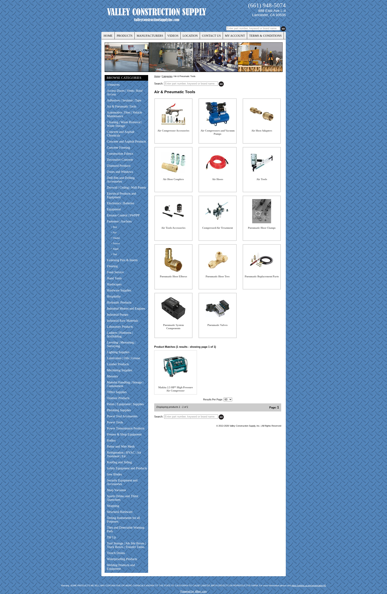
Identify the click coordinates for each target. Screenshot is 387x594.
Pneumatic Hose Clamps (262, 227)
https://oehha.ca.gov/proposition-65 (308, 585)
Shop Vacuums (116, 490)
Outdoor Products (118, 398)
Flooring (112, 266)
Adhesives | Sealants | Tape (124, 100)
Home (157, 76)
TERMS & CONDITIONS (265, 35)
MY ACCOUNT (235, 35)
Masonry (112, 376)
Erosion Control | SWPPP (123, 215)
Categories (167, 76)
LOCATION (190, 35)
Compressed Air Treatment (217, 227)
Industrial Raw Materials (122, 320)
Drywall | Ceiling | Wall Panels (126, 187)
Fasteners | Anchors (119, 221)
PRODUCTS (124, 35)
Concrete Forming (118, 147)
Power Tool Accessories (122, 416)
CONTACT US (211, 35)
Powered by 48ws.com (193, 591)
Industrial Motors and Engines (126, 308)
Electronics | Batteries (120, 203)
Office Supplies (117, 392)
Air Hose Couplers (173, 179)
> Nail (114, 254)
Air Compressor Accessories (173, 130)
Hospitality (114, 296)
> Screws (115, 243)
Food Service (115, 272)
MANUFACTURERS (150, 35)
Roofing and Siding (119, 462)
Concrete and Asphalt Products (126, 141)
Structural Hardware (120, 512)
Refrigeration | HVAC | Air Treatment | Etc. (124, 454)
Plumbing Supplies (119, 410)
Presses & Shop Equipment (124, 434)
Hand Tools (114, 278)
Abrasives (113, 84)
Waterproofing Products (122, 559)
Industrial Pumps (117, 314)
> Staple (115, 248)
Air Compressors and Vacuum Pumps (218, 132)
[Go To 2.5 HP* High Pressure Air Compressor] (175, 377)
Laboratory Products (120, 326)
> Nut (114, 232)
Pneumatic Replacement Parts (262, 276)
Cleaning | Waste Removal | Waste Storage (124, 123)
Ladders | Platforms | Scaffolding (120, 334)
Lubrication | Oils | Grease (123, 358)
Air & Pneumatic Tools (121, 106)
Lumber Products (118, 364)
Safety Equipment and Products (127, 468)
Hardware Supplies (119, 290)
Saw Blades (114, 474)
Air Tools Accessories (173, 227)
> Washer (115, 238)
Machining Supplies (119, 370)
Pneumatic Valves (217, 325)
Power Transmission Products (126, 428)
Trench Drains (116, 553)
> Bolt (114, 227)
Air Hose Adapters (261, 130)
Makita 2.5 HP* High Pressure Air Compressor (175, 389)
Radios (111, 440)
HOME (108, 35)
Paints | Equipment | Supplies (125, 404)
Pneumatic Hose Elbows (173, 276)
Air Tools (261, 179)
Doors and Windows (120, 171)
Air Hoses (217, 179)
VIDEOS (172, 35)
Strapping (113, 505)
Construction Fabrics (120, 153)
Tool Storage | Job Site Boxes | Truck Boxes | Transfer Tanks (126, 545)
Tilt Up (111, 537)
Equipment (114, 209)
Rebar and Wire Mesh (121, 446)
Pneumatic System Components (173, 327)
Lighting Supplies (118, 352)
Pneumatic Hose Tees (218, 276)
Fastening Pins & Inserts (122, 260)
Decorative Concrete (120, 159)
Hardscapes (114, 284)
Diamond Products (119, 165)
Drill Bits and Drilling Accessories (121, 179)
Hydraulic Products (119, 302)
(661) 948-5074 (267, 5)
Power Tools (115, 422)
